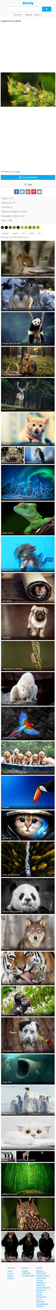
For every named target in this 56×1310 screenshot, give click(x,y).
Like (30, 184)
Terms (10, 1271)
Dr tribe (16, 171)
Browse (17, 14)
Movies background (41, 1295)
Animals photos (42, 1275)
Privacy (10, 1273)
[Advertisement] (28, 47)
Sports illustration (40, 1300)
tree (23, 233)
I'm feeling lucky (28, 1275)
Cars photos (41, 1278)
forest (31, 233)
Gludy (28, 3)
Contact (10, 1278)
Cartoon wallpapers (40, 1281)
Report (10, 1276)
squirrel (5, 233)
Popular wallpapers (26, 1272)
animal (15, 233)
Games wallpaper (43, 1287)
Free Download (30, 177)
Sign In (37, 14)
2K (39, 233)
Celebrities (40, 1285)
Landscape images (40, 1291)
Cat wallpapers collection (42, 1305)
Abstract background (41, 1272)
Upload (28, 14)
